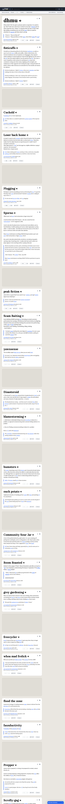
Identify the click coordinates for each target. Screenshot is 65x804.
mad (14, 666)
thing (33, 402)
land (20, 642)
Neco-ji (9, 792)
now (38, 37)
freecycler (6, 648)
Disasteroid (6, 408)
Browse (12, 12)
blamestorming (6, 438)
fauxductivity (6, 736)
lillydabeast (11, 304)
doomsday (18, 779)
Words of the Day (5, 12)
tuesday (7, 574)
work (19, 729)
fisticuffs (5, 83)
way (33, 192)
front (22, 501)
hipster (22, 470)
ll (32, 295)
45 (29, 60)
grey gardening (6, 605)
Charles (21, 70)
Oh (5, 119)
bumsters (5, 483)
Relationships (29, 12)
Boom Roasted (6, 580)
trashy (7, 470)
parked (26, 119)
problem (18, 435)
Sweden (29, 194)
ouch (8, 501)
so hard (20, 659)
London (16, 255)
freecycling (30, 645)
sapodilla (13, 156)
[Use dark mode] (62, 9)
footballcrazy (10, 263)
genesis (22, 300)
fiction (15, 301)
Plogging (5, 201)
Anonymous (7, 709)
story (24, 37)
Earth (35, 395)
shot (30, 247)
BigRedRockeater (14, 713)
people (12, 32)
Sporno (5, 263)
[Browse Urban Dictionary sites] (6, 9)
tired (31, 352)
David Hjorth (11, 483)
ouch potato (6, 506)
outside (30, 119)
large (16, 395)
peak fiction (6, 304)
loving (11, 480)
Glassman (12, 736)
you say (18, 352)
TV (8, 430)
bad (4, 706)
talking (17, 357)
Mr (5, 645)
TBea (12, 438)
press (7, 706)
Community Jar (15, 551)
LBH (15, 145)
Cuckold (5, 123)
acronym (26, 659)
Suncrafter (12, 337)
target (23, 541)
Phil (6, 546)
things (15, 352)
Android (6, 404)
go (22, 198)
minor (12, 53)
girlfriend (7, 154)
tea (28, 599)
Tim (6, 152)
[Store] (59, 9)
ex (28, 546)
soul (12, 194)
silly (8, 324)
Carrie (6, 787)
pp (20, 319)
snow (33, 573)
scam (11, 331)
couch (25, 495)
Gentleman (29, 51)
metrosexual (7, 221)
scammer (29, 331)
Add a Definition (52, 12)
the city (14, 198)
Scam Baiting (6, 337)
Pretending (6, 729)
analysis (28, 295)
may (35, 774)
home (31, 140)
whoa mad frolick (7, 669)
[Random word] (56, 9)
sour (11, 548)
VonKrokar (12, 506)
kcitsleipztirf (11, 360)
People (33, 27)
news (25, 704)
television (16, 430)
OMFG (6, 480)
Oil (38, 404)
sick (17, 480)
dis (5, 568)
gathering (6, 116)
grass (28, 664)
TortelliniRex (10, 123)
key (17, 475)
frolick (16, 659)
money (18, 152)
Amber (26, 602)
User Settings (60, 12)
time (25, 30)
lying (30, 495)
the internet (19, 640)
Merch (38, 40)
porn (13, 216)
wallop (29, 397)
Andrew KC (10, 83)
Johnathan (31, 70)
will (37, 709)
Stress (9, 569)
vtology (10, 408)
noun (5, 640)
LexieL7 (10, 648)
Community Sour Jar (7, 551)
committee (9, 433)
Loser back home (7, 156)
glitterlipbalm (9, 39)
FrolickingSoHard (14, 669)
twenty (36, 295)
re (15, 573)
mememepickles (14, 605)
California (21, 645)
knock (25, 355)
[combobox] (34, 9)
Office (38, 568)
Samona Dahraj (13, 580)
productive (14, 729)
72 (22, 787)
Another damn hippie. (12, 201)
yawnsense (6, 360)
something (27, 420)
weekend (14, 602)
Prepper (5, 792)
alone (33, 37)
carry (9, 733)
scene (32, 663)
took (6, 732)
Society (22, 12)
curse (27, 543)
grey (17, 602)
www (8, 234)
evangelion (27, 300)
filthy (18, 198)
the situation (31, 433)
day (6, 58)
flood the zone (6, 713)
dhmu (5, 39)
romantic (18, 138)
